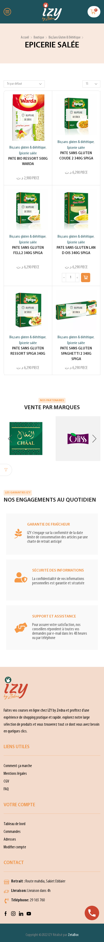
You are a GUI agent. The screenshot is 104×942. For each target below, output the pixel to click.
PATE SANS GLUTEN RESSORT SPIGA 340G (27, 351)
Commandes (12, 831)
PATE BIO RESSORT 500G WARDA (28, 161)
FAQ (6, 789)
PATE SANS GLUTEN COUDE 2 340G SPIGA (76, 155)
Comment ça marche (18, 766)
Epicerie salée (28, 153)
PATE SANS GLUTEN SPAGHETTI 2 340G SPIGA (76, 354)
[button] (85, 277)
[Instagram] (13, 914)
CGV (6, 781)
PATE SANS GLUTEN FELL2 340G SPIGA (28, 250)
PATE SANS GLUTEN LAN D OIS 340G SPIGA (76, 250)
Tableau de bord (14, 824)
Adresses (10, 839)
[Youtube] (29, 914)
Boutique (39, 37)
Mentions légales (15, 773)
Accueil (25, 37)
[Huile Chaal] (26, 438)
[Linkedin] (21, 914)
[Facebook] (6, 914)
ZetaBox (73, 935)
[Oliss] (78, 438)
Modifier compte (15, 847)
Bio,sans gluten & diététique (64, 37)
